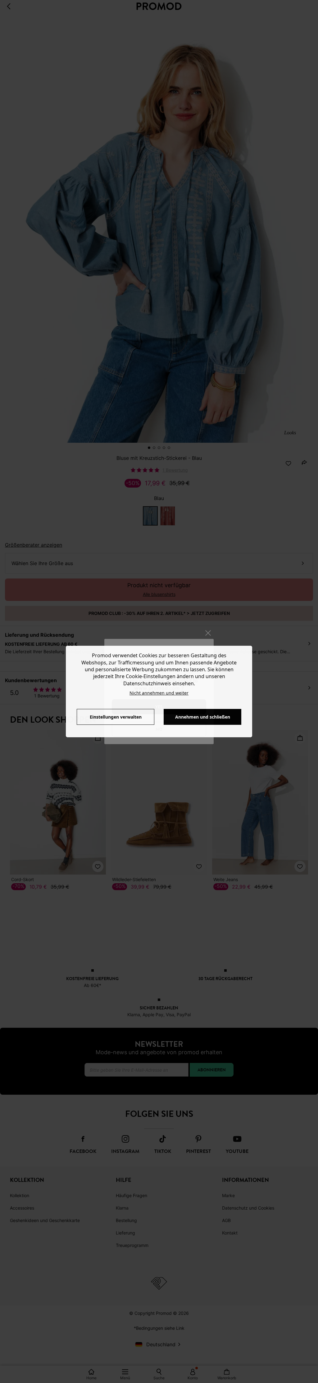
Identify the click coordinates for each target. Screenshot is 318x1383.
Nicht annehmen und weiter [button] (159, 693)
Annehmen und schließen (202, 717)
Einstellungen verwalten (116, 717)
